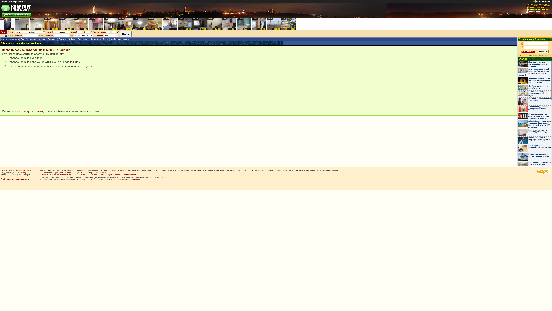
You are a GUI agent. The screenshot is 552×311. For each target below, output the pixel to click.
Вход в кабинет (543, 1)
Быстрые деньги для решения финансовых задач (537, 94)
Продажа (52, 39)
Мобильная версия (120, 39)
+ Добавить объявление (15, 14)
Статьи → (524, 59)
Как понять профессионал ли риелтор (539, 100)
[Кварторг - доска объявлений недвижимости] (16, 8)
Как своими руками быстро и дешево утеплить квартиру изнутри (539, 164)
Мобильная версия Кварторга (15, 179)
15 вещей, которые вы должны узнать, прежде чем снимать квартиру (538, 116)
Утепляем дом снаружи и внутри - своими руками (539, 155)
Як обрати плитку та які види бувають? (538, 87)
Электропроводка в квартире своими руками (539, 139)
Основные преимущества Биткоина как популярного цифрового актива (539, 80)
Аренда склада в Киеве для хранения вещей (538, 108)
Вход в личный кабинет (532, 39)
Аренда (42, 39)
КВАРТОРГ (26, 170)
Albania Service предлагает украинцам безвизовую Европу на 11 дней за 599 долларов (540, 124)
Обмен (72, 39)
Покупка (62, 39)
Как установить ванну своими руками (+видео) (538, 131)
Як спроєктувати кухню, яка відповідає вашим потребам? (538, 64)
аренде (108, 175)
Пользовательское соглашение (126, 179)
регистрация (528, 51)
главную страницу (32, 111)
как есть (72, 175)
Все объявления (28, 39)
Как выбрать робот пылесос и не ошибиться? (539, 147)
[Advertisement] (23, 90)
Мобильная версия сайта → (15, 1)
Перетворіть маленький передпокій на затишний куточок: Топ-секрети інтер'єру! (533, 72)
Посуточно (83, 39)
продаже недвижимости (125, 175)
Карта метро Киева (99, 39)
